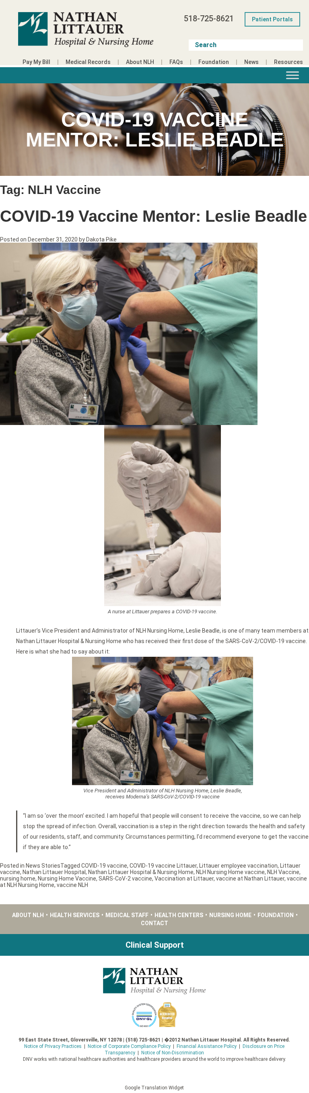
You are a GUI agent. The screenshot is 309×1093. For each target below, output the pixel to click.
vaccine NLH (72, 885)
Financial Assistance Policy (207, 1046)
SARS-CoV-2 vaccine (125, 878)
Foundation (213, 62)
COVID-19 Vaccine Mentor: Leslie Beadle (153, 216)
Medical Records (88, 62)
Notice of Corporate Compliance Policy (129, 1046)
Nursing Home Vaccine (67, 878)
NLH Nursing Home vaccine (230, 872)
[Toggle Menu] (292, 75)
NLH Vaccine (283, 872)
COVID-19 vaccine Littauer (163, 865)
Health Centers (178, 915)
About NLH (140, 62)
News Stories (43, 865)
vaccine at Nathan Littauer (250, 878)
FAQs (176, 62)
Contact (154, 923)
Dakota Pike (101, 239)
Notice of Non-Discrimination (172, 1053)
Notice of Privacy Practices (53, 1046)
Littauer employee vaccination (238, 865)
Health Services (74, 915)
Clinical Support (155, 945)
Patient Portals (272, 19)
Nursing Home (230, 915)
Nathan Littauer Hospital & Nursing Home (141, 872)
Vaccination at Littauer (184, 878)
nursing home (17, 878)
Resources (288, 62)
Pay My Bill (36, 62)
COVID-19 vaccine (104, 865)
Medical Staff (126, 915)
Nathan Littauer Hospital (54, 872)
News (251, 62)
